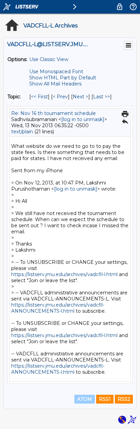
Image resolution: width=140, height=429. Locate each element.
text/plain (22, 132)
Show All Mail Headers (55, 84)
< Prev (60, 97)
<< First (39, 97)
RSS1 (105, 399)
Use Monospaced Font (56, 72)
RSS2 (124, 399)
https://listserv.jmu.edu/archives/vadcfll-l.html (64, 274)
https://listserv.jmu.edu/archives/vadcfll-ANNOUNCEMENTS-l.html (57, 308)
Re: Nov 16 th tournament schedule (53, 113)
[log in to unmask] (82, 119)
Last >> (101, 97)
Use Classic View (48, 59)
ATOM (84, 399)
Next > (80, 97)
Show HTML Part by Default (62, 78)
